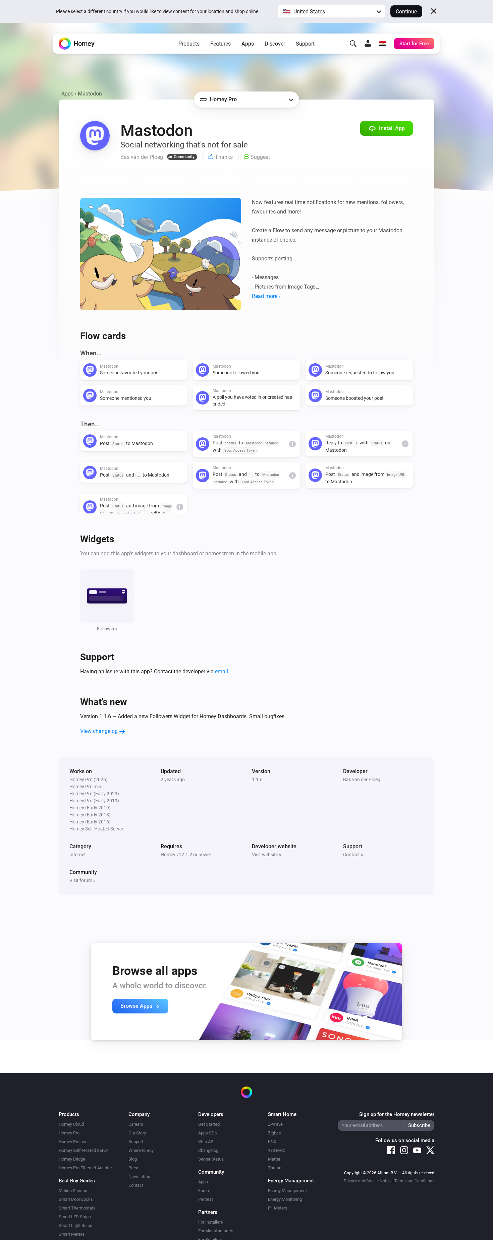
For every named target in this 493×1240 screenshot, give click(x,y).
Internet (77, 854)
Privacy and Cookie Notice (367, 1181)
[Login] (368, 44)
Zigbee (274, 1132)
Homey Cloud (71, 1124)
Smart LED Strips (75, 1216)
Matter (274, 1159)
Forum (204, 1190)
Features (220, 44)
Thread (274, 1167)
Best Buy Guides (77, 1181)
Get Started (209, 1124)
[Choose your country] (383, 44)
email (221, 671)
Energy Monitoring (285, 1199)
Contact (135, 1185)
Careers (135, 1124)
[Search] (353, 44)
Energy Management (287, 1190)
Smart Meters (72, 1234)
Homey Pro (69, 1132)
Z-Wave (275, 1124)
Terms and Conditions (414, 1181)
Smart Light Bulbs (75, 1225)
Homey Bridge (72, 1159)
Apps (247, 44)
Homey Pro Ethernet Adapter (85, 1167)
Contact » (353, 854)
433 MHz (276, 1150)
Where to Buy (141, 1150)
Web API (206, 1141)
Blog (132, 1159)
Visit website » (266, 854)
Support (305, 44)
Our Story (137, 1132)
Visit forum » (82, 880)
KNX (272, 1141)
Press (134, 1167)
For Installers (210, 1222)
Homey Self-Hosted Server (84, 1150)
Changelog (208, 1150)
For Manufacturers (215, 1230)
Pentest (205, 1199)
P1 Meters (277, 1208)
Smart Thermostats (77, 1208)
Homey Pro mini (74, 1141)
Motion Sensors (74, 1190)
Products (189, 44)
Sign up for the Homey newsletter (396, 1114)
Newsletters (140, 1176)
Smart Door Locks (76, 1199)
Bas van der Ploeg (361, 779)
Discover (275, 44)
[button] (331, 11)
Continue (406, 11)
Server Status (211, 1159)
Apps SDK (207, 1132)
